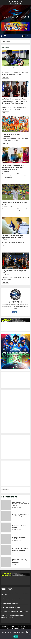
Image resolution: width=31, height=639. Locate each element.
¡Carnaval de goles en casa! (15, 124)
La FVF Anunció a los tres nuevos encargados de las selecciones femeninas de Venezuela (15, 155)
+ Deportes (26, 626)
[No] (29, 634)
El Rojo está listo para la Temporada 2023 (15, 261)
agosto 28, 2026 (17, 507)
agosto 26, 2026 (17, 517)
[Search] (27, 36)
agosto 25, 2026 (17, 564)
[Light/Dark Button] (23, 36)
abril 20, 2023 (7, 239)
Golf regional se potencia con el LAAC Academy (6, 516)
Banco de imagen (15, 628)
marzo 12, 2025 (7, 105)
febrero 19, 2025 (8, 171)
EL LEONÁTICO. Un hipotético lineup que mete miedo (6, 550)
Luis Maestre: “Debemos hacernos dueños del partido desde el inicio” (6, 562)
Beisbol (4, 626)
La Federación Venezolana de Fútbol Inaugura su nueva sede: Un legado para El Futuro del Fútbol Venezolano (15, 89)
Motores (20, 626)
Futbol (8, 626)
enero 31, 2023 (7, 274)
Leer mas (5, 77)
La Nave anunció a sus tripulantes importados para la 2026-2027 (6, 505)
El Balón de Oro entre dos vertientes (6, 539)
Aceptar (16, 636)
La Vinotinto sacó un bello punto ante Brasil (15, 192)
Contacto (23, 628)
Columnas (7, 628)
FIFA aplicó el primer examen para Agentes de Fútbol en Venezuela (15, 225)
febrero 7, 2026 (7, 69)
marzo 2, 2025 (7, 136)
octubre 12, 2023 (8, 206)
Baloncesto (14, 626)
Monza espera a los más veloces (6, 527)
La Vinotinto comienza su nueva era (15, 58)
